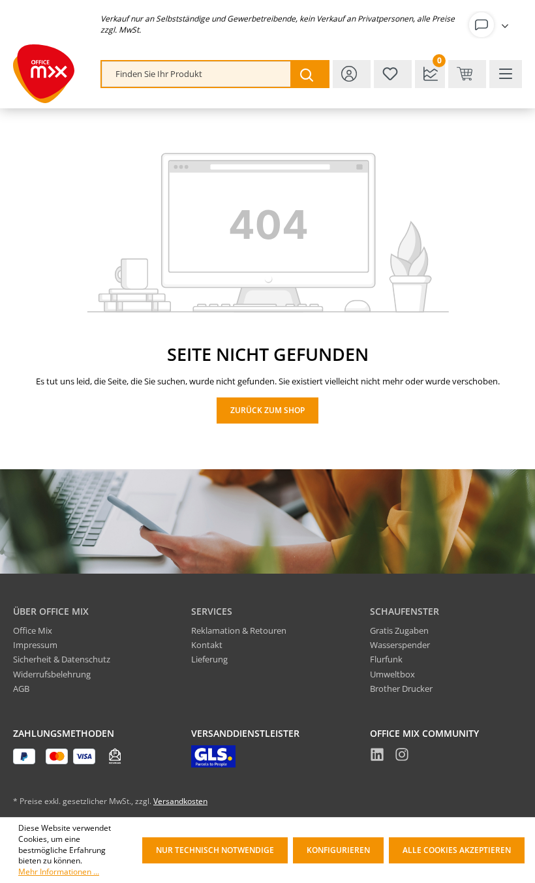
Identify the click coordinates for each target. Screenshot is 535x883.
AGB (21, 688)
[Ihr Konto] (491, 24)
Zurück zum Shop (267, 410)
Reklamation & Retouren (238, 630)
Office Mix (32, 630)
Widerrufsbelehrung (52, 674)
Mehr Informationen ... (58, 872)
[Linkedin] (377, 756)
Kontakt (206, 645)
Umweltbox (392, 674)
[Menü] (505, 74)
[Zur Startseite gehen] (43, 73)
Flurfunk (386, 659)
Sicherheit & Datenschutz (61, 659)
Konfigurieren (338, 850)
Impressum (35, 645)
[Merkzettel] (393, 74)
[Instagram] (402, 756)
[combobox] (196, 74)
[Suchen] (309, 74)
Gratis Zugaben (399, 630)
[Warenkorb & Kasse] (467, 74)
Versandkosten (180, 801)
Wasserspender (400, 645)
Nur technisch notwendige (215, 850)
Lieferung (209, 659)
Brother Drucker (401, 688)
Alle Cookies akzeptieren (457, 850)
